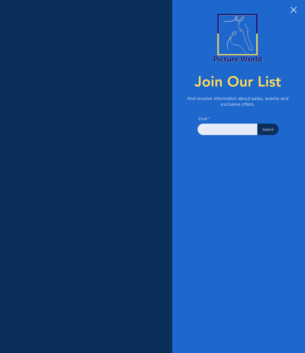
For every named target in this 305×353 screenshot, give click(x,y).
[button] (293, 10)
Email (202, 119)
